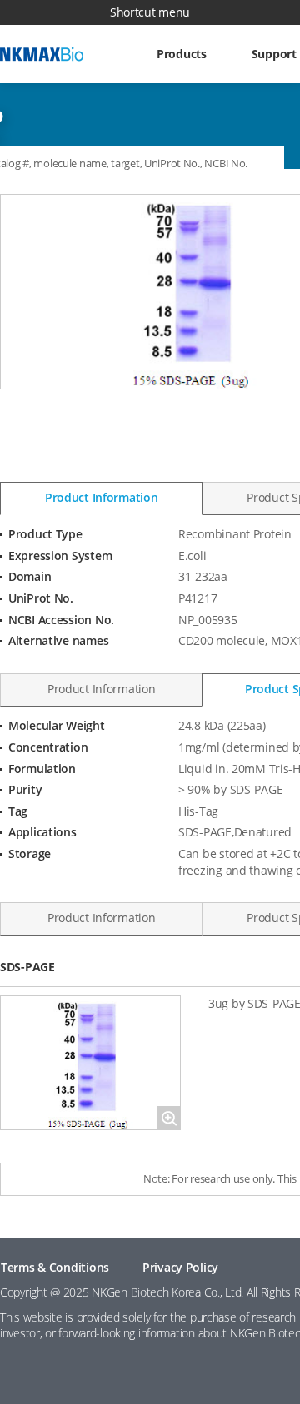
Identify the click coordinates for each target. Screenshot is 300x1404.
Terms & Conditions (55, 1267)
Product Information (101, 497)
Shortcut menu (150, 12)
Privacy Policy (180, 1267)
